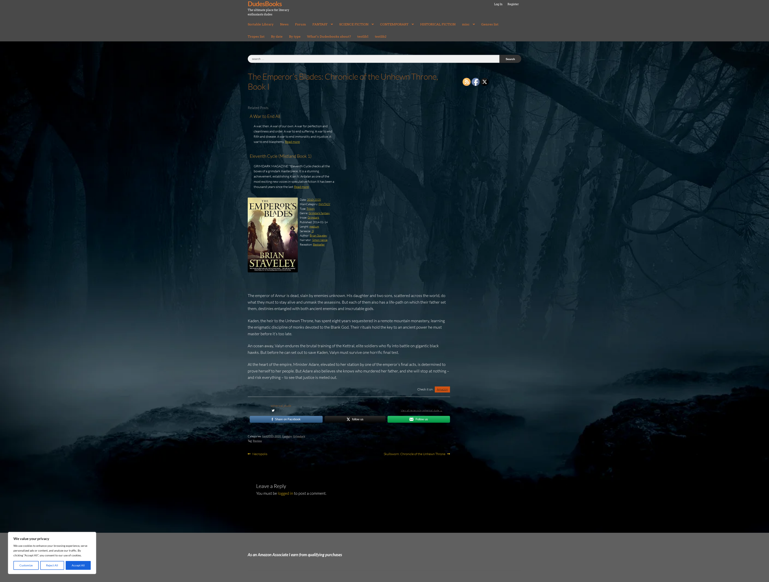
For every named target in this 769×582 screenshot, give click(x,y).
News (284, 24)
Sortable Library (261, 24)
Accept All (78, 565)
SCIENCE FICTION (353, 24)
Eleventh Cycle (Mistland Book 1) (281, 156)
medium (314, 226)
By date (277, 36)
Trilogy (311, 208)
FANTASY (320, 24)
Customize (26, 565)
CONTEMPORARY (394, 24)
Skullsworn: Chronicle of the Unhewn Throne (414, 454)
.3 (312, 231)
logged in (285, 493)
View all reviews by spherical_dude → (421, 410)
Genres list (489, 24)
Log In (498, 4)
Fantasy (287, 436)
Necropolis (259, 454)
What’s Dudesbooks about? (329, 36)
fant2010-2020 (271, 436)
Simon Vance (319, 240)
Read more (292, 142)
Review (257, 441)
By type (295, 36)
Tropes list (256, 36)
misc (466, 24)
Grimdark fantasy (319, 213)
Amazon (442, 389)
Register (513, 4)
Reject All (52, 565)
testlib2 (381, 36)
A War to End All (265, 116)
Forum (300, 24)
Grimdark (313, 217)
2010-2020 (314, 199)
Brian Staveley (318, 235)
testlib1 (362, 36)
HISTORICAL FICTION (438, 24)
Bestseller (319, 244)
